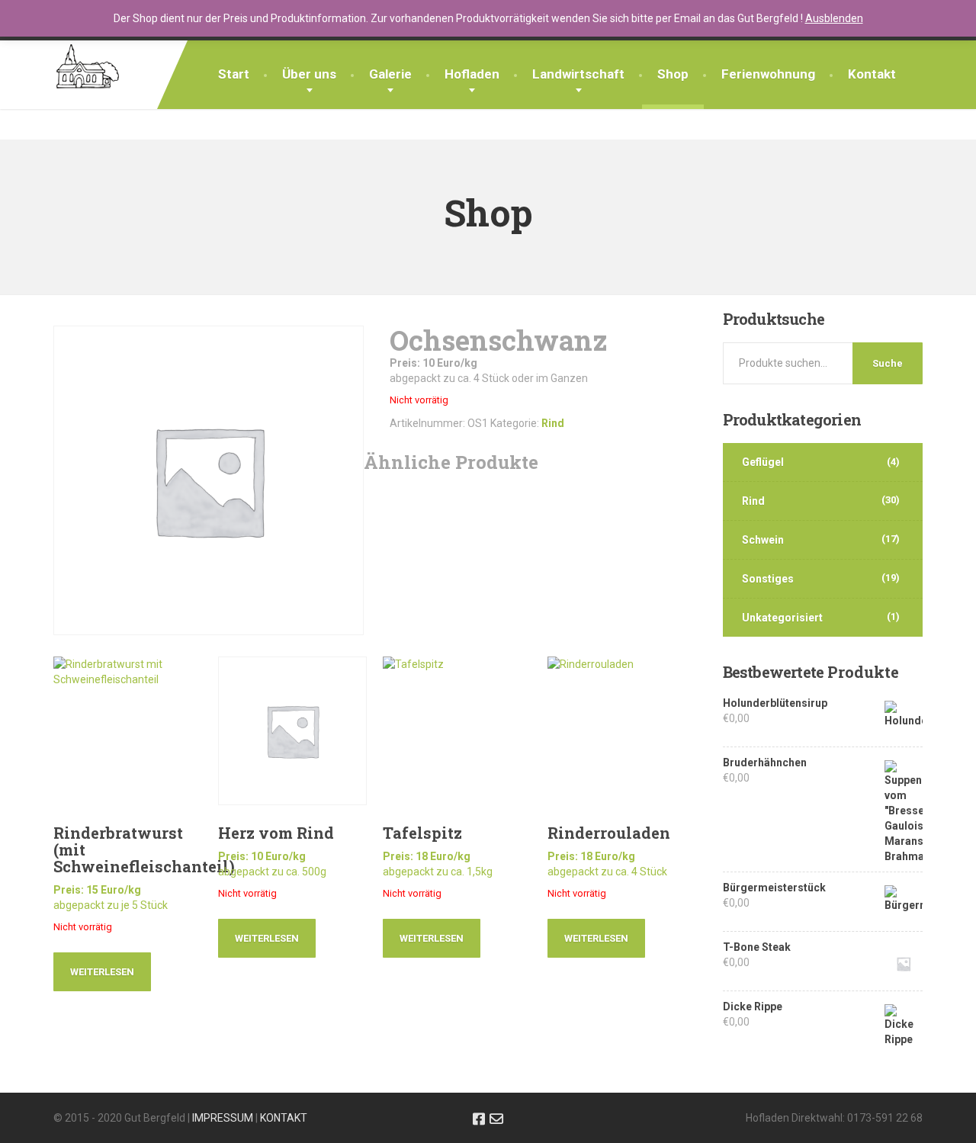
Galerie (390, 74)
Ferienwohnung (768, 74)
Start (233, 74)
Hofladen (472, 74)
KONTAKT (283, 1118)
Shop (673, 74)
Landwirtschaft (578, 74)
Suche (887, 363)
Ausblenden (834, 18)
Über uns (309, 74)
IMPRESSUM (222, 1118)
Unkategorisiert (782, 618)
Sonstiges (768, 579)
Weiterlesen (102, 972)
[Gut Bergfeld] (87, 59)
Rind (552, 423)
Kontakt (872, 74)
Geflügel (763, 462)
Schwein (763, 540)
